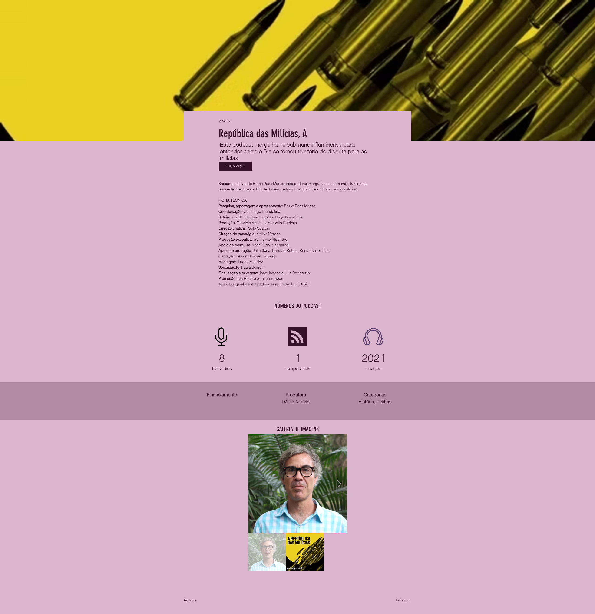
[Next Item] (339, 483)
